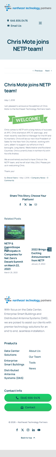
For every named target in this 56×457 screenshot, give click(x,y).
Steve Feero (12, 177)
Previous (39, 70)
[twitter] (22, 430)
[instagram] (28, 430)
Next (47, 70)
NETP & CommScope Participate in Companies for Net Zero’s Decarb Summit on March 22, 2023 (13, 256)
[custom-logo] (28, 3)
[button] (6, 249)
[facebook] (17, 430)
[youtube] (39, 430)
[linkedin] (33, 430)
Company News (38, 177)
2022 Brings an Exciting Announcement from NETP (40, 255)
